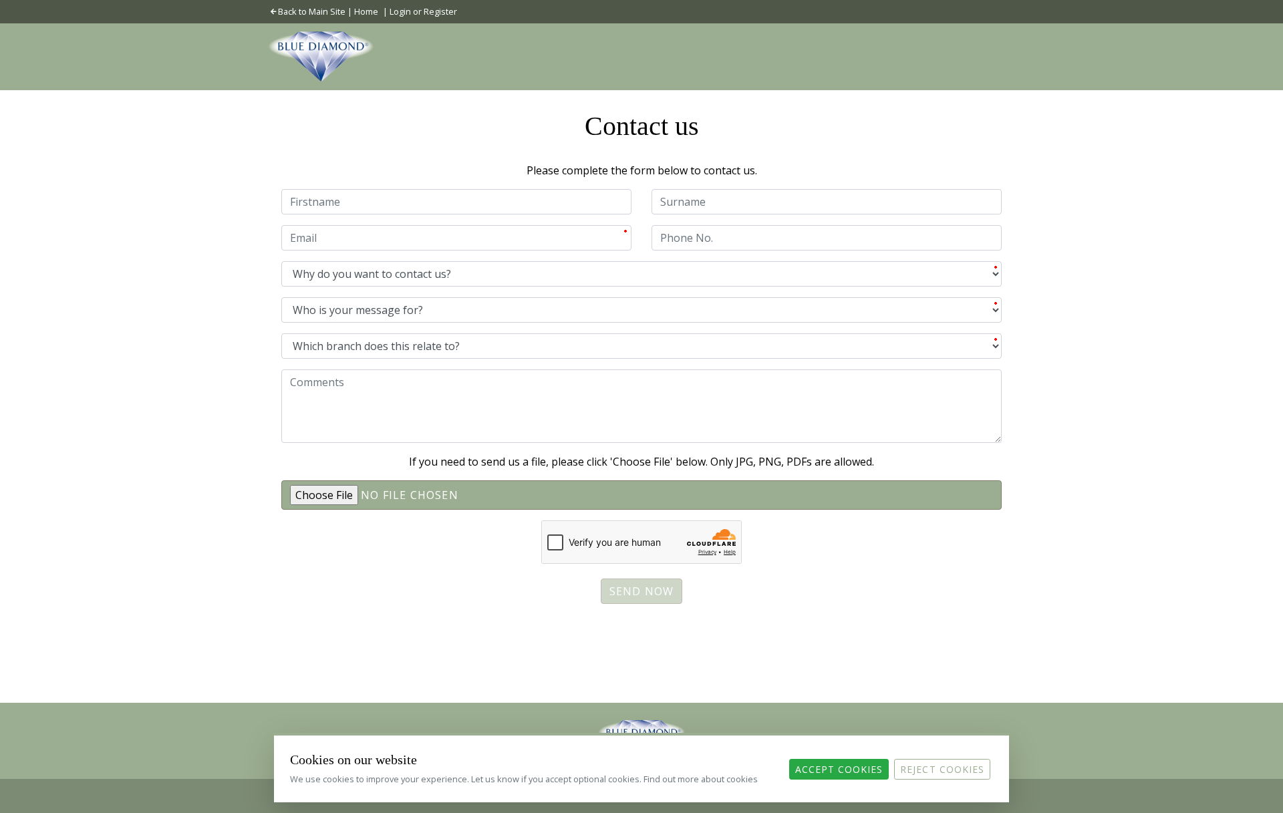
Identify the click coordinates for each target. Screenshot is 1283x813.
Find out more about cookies (701, 779)
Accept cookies (839, 769)
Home (366, 11)
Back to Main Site (311, 11)
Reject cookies (942, 769)
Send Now (641, 591)
